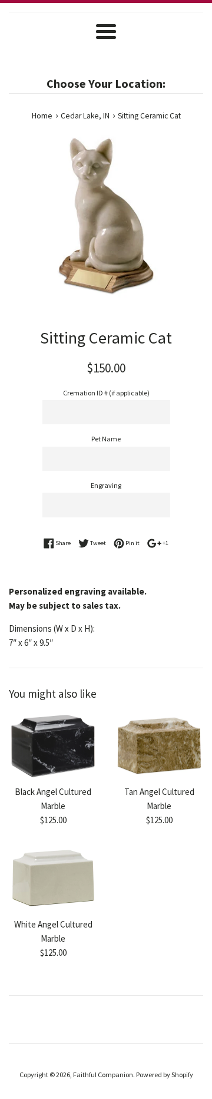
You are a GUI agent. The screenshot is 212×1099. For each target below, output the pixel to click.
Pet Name (106, 438)
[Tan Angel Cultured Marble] (159, 746)
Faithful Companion (103, 1074)
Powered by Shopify (164, 1074)
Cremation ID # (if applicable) (106, 392)
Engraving (106, 485)
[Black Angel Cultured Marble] (53, 746)
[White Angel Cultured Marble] (53, 878)
